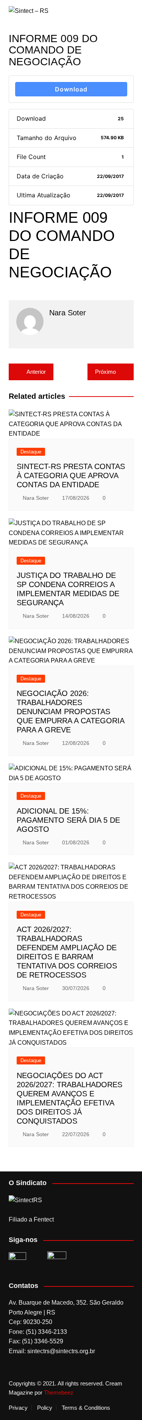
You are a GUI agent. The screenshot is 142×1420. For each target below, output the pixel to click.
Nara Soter (36, 498)
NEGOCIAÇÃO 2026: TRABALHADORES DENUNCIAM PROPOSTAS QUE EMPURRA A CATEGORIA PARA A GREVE (70, 711)
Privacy (18, 1408)
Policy (44, 1408)
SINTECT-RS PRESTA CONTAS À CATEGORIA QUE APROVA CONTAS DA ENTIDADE (71, 475)
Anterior (36, 371)
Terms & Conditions (86, 1408)
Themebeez (58, 1392)
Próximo (105, 371)
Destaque (30, 452)
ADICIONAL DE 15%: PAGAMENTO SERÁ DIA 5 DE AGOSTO (68, 820)
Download (71, 89)
